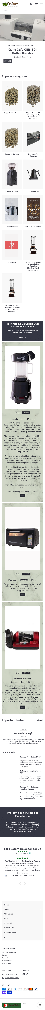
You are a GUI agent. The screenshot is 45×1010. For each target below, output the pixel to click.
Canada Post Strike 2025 (30, 757)
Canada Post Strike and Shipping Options (29, 788)
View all (40, 720)
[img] (22, 852)
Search (4, 955)
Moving (23, 736)
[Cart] (36, 4)
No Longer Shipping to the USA (31, 772)
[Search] (40, 10)
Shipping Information (9, 952)
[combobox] (22, 10)
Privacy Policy (7, 960)
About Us (5, 958)
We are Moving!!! (23, 733)
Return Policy (6, 963)
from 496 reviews (21, 853)
